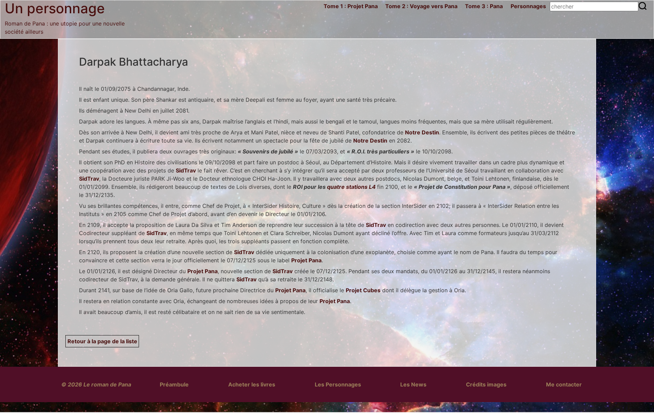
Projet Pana (306, 260)
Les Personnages (338, 384)
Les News (413, 384)
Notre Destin (422, 132)
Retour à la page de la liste (102, 341)
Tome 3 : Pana (484, 6)
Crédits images (486, 384)
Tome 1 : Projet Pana (351, 6)
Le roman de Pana (107, 384)
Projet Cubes (363, 290)
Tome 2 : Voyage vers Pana (421, 6)
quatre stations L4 (351, 186)
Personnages (528, 6)
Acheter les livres (251, 384)
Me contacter (564, 384)
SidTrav (186, 170)
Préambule (174, 384)
